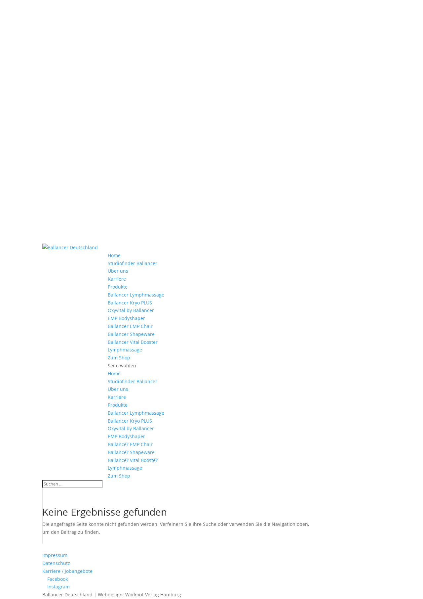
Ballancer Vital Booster (133, 342)
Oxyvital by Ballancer (131, 310)
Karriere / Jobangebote (67, 571)
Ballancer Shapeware (131, 334)
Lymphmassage (125, 349)
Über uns (118, 271)
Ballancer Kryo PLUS (130, 303)
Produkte (118, 287)
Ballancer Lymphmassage (136, 295)
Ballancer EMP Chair (130, 326)
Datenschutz (56, 563)
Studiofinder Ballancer (132, 263)
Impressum (54, 555)
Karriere (117, 279)
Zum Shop (119, 357)
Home (114, 255)
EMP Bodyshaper (126, 318)
